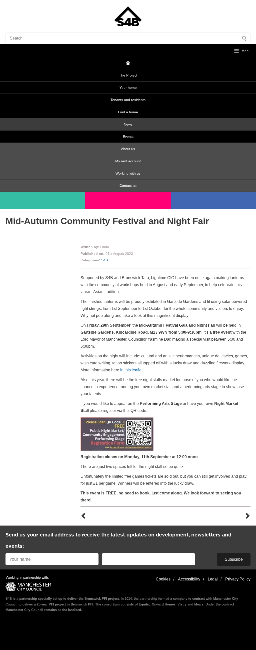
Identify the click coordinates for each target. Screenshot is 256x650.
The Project (128, 75)
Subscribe (234, 559)
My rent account (128, 161)
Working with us (128, 173)
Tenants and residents (128, 100)
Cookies (163, 579)
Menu (246, 51)
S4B (104, 260)
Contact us (128, 186)
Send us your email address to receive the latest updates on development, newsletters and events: (118, 540)
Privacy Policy (237, 579)
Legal (213, 579)
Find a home (128, 112)
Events (128, 137)
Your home (128, 88)
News (128, 124)
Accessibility (189, 579)
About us (128, 149)
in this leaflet (130, 370)
